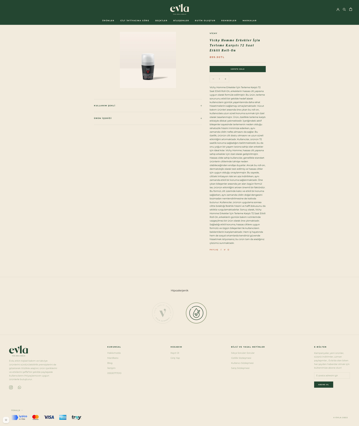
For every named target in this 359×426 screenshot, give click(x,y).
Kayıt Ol (175, 353)
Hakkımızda (114, 353)
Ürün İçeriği (103, 118)
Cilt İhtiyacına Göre (134, 20)
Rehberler (229, 20)
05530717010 (114, 373)
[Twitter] (224, 250)
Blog (109, 363)
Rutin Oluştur (205, 20)
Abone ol (328, 415)
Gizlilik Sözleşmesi (241, 358)
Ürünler (108, 20)
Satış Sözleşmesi (240, 368)
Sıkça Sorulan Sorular (243, 353)
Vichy (214, 33)
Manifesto (112, 358)
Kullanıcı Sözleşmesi (242, 363)
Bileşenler (181, 20)
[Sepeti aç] (350, 9)
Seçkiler (161, 20)
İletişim (111, 368)
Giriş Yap (175, 358)
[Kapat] (352, 367)
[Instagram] (11, 387)
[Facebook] (221, 250)
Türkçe (15, 410)
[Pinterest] (228, 250)
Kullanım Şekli (104, 105)
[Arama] (344, 9)
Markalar (250, 20)
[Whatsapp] (19, 387)
